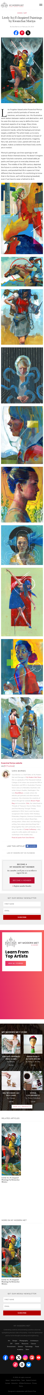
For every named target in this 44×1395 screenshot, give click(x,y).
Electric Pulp (32, 1391)
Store (27, 1349)
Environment (11, 1347)
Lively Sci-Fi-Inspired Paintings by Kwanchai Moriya (10, 1180)
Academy (20, 1349)
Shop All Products (22, 1107)
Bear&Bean (19, 793)
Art (25, 13)
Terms (21, 1386)
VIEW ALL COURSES (15, 963)
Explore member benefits (22, 886)
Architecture (34, 1341)
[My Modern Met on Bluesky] (28, 1364)
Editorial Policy (15, 1380)
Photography (24, 1341)
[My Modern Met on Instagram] (25, 1357)
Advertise (14, 1383)
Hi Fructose (9, 766)
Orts (27, 803)
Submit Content (31, 1380)
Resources (25, 1344)
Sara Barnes (16, 27)
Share (32, 846)
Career (17, 1344)
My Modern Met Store (33, 777)
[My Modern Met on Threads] (22, 1364)
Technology (29, 1347)
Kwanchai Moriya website (11, 763)
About (8, 1380)
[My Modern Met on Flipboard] (32, 1357)
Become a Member (22, 880)
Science (20, 1347)
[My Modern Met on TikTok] (15, 1364)
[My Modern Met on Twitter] (18, 1357)
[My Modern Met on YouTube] (38, 1357)
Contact (7, 1383)
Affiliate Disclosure (25, 1383)
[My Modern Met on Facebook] (5, 1357)
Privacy (34, 1383)
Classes (33, 1344)
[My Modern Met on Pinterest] (12, 1357)
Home (19, 13)
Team (23, 1380)
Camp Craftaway (30, 829)
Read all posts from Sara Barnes (23, 838)
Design (14, 1341)
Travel (37, 1347)
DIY (11, 1344)
